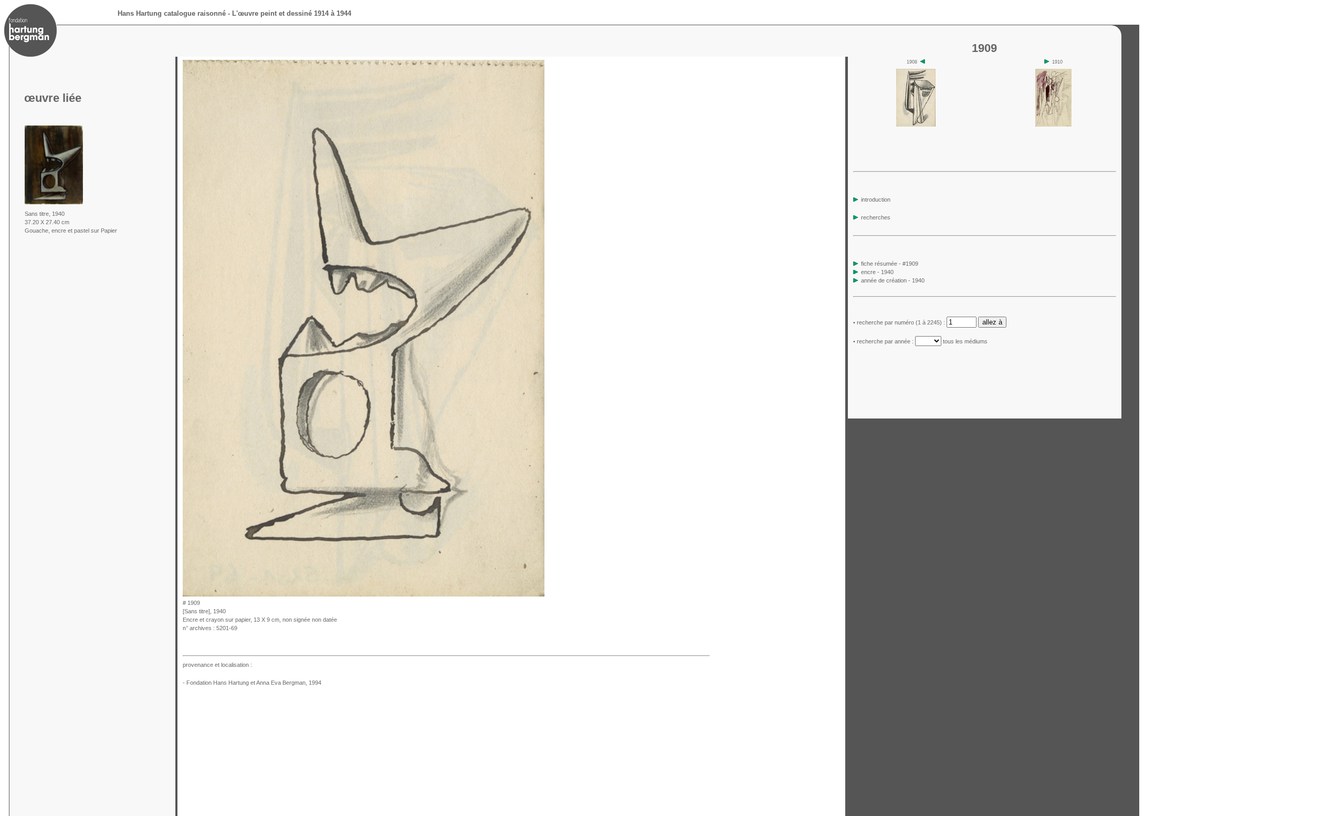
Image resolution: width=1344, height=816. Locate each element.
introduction (874, 199)
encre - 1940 (877, 272)
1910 (1057, 62)
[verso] (548, 593)
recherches (874, 217)
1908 (913, 62)
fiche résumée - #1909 (888, 263)
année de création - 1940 (893, 280)
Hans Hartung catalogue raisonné (172, 13)
